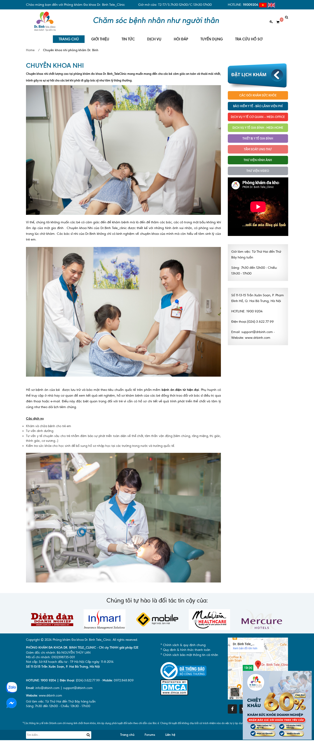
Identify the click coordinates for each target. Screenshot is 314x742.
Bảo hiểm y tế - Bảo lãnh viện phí (258, 106)
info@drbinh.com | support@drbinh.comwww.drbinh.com (59, 691)
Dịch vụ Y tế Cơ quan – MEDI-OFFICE (258, 117)
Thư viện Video (257, 171)
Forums (150, 735)
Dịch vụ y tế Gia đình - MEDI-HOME (257, 127)
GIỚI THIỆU (100, 39)
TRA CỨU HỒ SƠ (249, 39)
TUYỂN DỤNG (211, 39)
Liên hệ (170, 735)
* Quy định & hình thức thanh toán (185, 650)
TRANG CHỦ (69, 39)
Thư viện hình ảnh (258, 160)
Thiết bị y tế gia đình (258, 138)
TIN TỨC (128, 39)
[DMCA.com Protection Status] (174, 687)
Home (30, 50)
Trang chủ (127, 735)
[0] (276, 22)
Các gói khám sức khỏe (258, 95)
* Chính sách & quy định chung (183, 645)
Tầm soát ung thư (258, 149)
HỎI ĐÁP (181, 39)
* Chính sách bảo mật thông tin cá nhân (189, 655)
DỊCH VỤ (154, 39)
